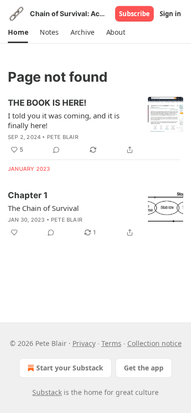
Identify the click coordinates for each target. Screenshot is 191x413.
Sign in (170, 13)
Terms (111, 343)
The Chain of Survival (43, 208)
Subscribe (134, 13)
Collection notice (154, 343)
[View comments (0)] (56, 150)
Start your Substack (69, 367)
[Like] (14, 232)
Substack (47, 392)
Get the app (144, 367)
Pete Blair (62, 137)
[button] (18, 32)
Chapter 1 (28, 195)
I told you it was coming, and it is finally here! (63, 120)
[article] (95, 126)
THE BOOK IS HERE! (47, 103)
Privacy (84, 343)
